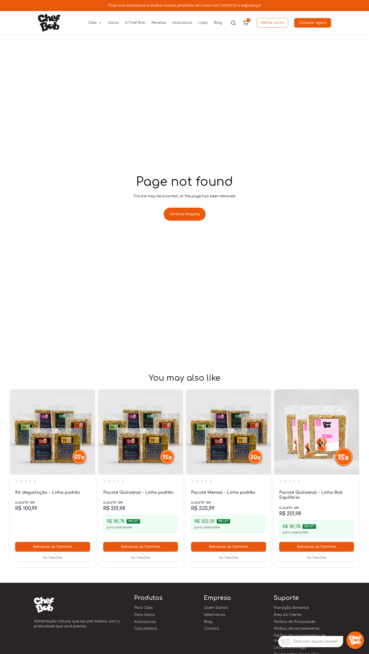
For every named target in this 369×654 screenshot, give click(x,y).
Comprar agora (312, 23)
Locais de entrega (290, 647)
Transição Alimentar (292, 608)
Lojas (203, 23)
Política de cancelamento (297, 628)
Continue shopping (185, 214)
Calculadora (145, 628)
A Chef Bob (135, 23)
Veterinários (214, 615)
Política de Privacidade (294, 622)
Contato (211, 628)
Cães (92, 23)
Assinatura (182, 23)
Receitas (158, 23)
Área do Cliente (287, 615)
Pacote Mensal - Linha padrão (223, 492)
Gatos (113, 23)
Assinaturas (145, 622)
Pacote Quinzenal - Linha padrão (138, 492)
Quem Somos (216, 608)
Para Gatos (144, 615)
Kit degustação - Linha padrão (47, 492)
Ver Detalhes (52, 557)
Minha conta (272, 23)
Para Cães (143, 608)
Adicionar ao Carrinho (52, 547)
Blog (218, 23)
